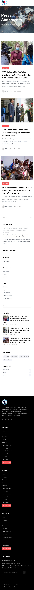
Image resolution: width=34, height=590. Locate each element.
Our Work (4, 439)
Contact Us (4, 437)
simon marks (7, 360)
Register (5, 287)
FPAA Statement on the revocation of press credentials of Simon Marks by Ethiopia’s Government (17, 190)
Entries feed (6, 293)
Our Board (5, 448)
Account (5, 456)
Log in (4, 290)
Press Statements (7, 445)
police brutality (24, 356)
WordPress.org (7, 298)
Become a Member (6, 462)
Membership (6, 459)
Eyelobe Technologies (10, 587)
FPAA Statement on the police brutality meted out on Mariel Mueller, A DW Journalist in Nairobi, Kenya (16, 75)
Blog (7, 24)
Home (3, 24)
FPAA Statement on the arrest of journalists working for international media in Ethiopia (16, 133)
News (4, 277)
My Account (5, 454)
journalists (14, 356)
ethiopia (6, 356)
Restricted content (7, 451)
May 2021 (6, 261)
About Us (4, 434)
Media (4, 274)
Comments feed (7, 295)
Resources (4, 442)
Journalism (5, 68)
